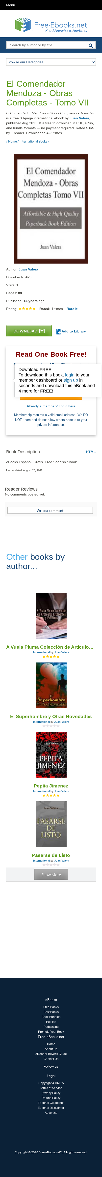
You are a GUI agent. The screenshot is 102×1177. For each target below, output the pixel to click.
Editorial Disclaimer (51, 1108)
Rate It (72, 309)
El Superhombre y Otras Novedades (51, 716)
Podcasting (51, 1027)
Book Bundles (51, 1017)
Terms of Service (51, 1088)
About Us (51, 1049)
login (70, 374)
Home (51, 1044)
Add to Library (73, 331)
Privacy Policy (51, 1093)
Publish (51, 1022)
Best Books (51, 1012)
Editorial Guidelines (51, 1103)
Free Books (51, 1007)
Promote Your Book (51, 1031)
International (41, 652)
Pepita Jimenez (51, 785)
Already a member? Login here (51, 406)
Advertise (51, 1113)
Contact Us (51, 1059)
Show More (51, 874)
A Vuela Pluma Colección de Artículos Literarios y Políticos (51, 647)
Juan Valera (79, 118)
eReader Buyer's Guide (51, 1054)
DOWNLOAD (25, 331)
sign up (71, 380)
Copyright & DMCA (51, 1083)
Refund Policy (51, 1098)
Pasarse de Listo (51, 855)
